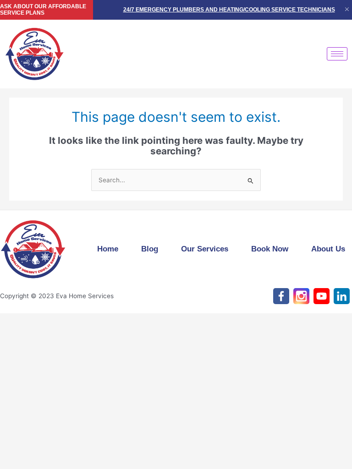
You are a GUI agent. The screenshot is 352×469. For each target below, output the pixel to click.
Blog (149, 249)
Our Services (204, 249)
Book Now (269, 249)
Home (107, 249)
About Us (328, 249)
